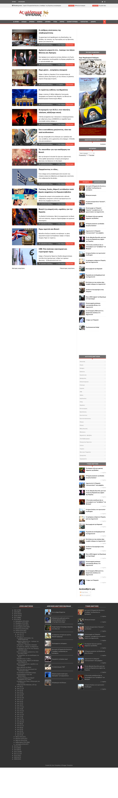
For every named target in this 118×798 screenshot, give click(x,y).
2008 (15, 759)
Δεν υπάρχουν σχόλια (64, 44)
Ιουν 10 (19, 720)
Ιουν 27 (19, 688)
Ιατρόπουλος (83, 398)
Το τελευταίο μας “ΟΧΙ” (58, 667)
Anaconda (82, 361)
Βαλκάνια (82, 371)
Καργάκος (82, 405)
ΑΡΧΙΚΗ (14, 1)
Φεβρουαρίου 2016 (21, 742)
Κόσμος (39, 21)
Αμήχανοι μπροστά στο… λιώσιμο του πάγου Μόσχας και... (28, 642)
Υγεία (54, 21)
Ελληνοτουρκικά (72, 21)
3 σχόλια (60, 84)
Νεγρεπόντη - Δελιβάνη (86, 435)
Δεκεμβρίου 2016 (20, 621)
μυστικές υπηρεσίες (85, 452)
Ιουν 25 (19, 692)
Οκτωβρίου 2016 (20, 625)
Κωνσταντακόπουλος (85, 418)
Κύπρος (82, 425)
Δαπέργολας (83, 378)
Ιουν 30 (19, 634)
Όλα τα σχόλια (85, 595)
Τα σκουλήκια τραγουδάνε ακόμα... (26, 672)
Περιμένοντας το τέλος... (49, 169)
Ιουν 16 (19, 709)
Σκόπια (81, 445)
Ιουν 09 (19, 722)
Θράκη (81, 395)
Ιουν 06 (19, 727)
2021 (15, 610)
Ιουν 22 (19, 697)
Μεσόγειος (82, 432)
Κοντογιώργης (83, 408)
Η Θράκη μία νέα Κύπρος (59, 682)
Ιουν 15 (19, 711)
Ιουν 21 (19, 699)
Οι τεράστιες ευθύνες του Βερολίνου (53, 90)
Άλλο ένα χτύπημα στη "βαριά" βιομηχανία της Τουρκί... (25, 678)
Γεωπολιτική (84, 21)
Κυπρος (62, 21)
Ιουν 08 (19, 724)
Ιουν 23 (19, 696)
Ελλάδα (24, 21)
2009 (15, 757)
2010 (15, 755)
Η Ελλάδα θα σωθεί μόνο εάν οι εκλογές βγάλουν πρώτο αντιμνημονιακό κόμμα (60, 620)
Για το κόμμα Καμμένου (58, 612)
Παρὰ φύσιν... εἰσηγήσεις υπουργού (53, 70)
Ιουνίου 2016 (19, 632)
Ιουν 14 (19, 712)
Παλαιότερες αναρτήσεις (67, 268)
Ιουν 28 (19, 686)
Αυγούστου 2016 (20, 628)
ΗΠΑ (81, 391)
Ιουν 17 (19, 707)
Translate (91, 155)
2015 (15, 746)
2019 (15, 614)
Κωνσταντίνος (83, 415)
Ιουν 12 (19, 716)
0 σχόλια (104, 472)
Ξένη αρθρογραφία (85, 438)
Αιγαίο (81, 365)
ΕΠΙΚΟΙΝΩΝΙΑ (21, 1)
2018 (15, 615)
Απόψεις (47, 21)
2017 (15, 617)
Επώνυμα (82, 385)
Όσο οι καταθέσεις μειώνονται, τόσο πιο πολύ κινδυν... (27, 652)
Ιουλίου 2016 (19, 630)
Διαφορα (93, 21)
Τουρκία (82, 448)
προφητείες (83, 455)
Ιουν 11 (19, 718)
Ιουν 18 (19, 705)
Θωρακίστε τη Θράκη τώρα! (60, 659)
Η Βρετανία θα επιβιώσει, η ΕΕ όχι (27, 684)
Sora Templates (56, 765)
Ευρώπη (31, 21)
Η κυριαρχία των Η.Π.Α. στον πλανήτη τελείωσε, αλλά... (28, 649)
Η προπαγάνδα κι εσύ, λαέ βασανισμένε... (24, 675)
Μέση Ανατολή (83, 428)
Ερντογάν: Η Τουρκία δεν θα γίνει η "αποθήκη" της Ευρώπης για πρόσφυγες (62, 651)
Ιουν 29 (19, 636)
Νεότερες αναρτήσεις (18, 268)
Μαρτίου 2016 (19, 740)
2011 (15, 753)
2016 (15, 619)
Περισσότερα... (70, 44)
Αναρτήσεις (84, 592)
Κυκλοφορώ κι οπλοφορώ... (60, 643)
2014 (15, 748)
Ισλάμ (81, 401)
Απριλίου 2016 (19, 738)
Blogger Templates (67, 765)
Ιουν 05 (19, 729)
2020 (15, 612)
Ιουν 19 (19, 703)
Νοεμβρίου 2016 (20, 623)
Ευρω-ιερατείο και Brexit (49, 229)
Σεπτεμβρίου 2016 (21, 627)
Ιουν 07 (19, 725)
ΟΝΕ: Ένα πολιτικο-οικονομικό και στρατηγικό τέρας (27, 669)
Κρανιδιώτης (83, 412)
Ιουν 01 (19, 735)
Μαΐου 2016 (19, 737)
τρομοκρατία (83, 458)
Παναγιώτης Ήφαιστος (86, 442)
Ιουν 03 (19, 731)
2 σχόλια (104, 506)
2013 (15, 750)
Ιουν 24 (19, 694)
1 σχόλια (104, 543)
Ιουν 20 (19, 701)
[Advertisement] (78, 13)
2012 (15, 751)
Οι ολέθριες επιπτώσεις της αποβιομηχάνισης (25, 638)
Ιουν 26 (19, 690)
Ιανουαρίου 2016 (20, 744)
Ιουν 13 (19, 714)
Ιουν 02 (19, 733)
